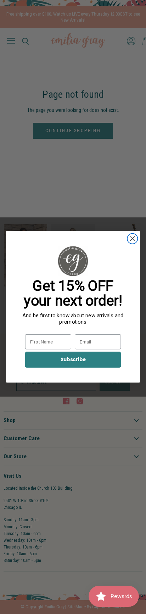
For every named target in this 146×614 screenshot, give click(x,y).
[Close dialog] (132, 239)
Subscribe (73, 359)
